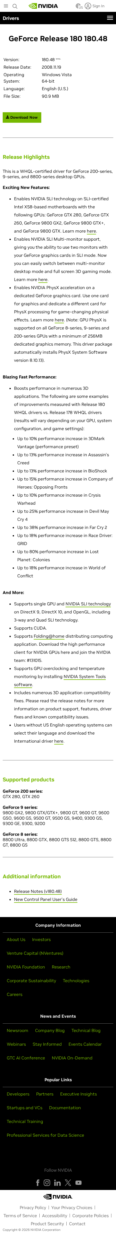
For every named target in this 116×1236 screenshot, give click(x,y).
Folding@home (49, 636)
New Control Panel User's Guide (45, 899)
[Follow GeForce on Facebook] (38, 1182)
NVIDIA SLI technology (88, 603)
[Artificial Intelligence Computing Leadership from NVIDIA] (43, 6)
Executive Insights (78, 1094)
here (91, 231)
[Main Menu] (6, 6)
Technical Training (25, 1121)
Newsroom (17, 1030)
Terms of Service (20, 1215)
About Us (16, 939)
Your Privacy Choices (71, 1207)
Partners (44, 1094)
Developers (18, 1094)
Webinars (16, 1044)
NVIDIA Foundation (26, 967)
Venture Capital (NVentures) (35, 953)
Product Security (47, 1223)
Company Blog (50, 1030)
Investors (41, 939)
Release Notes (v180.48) (38, 891)
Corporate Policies (90, 1215)
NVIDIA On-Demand (72, 1058)
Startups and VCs (24, 1107)
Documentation (65, 1107)
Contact (77, 1223)
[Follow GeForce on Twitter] (68, 1182)
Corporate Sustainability (31, 980)
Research (61, 967)
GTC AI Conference (26, 1058)
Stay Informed (47, 1044)
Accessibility (54, 1215)
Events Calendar (85, 1044)
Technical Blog (86, 1030)
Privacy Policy (33, 1207)
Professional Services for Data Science (45, 1135)
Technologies (76, 980)
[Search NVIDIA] (15, 5)
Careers (14, 994)
